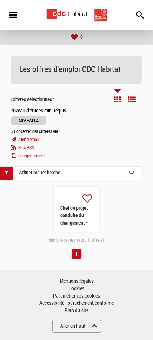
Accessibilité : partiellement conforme (76, 303)
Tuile (117, 99)
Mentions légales (77, 281)
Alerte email (28, 139)
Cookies (76, 288)
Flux (26, 147)
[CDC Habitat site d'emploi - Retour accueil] (76, 15)
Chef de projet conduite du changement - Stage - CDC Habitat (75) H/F (76, 223)
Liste (131, 99)
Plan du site (76, 310)
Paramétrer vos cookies (76, 296)
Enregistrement (31, 155)
